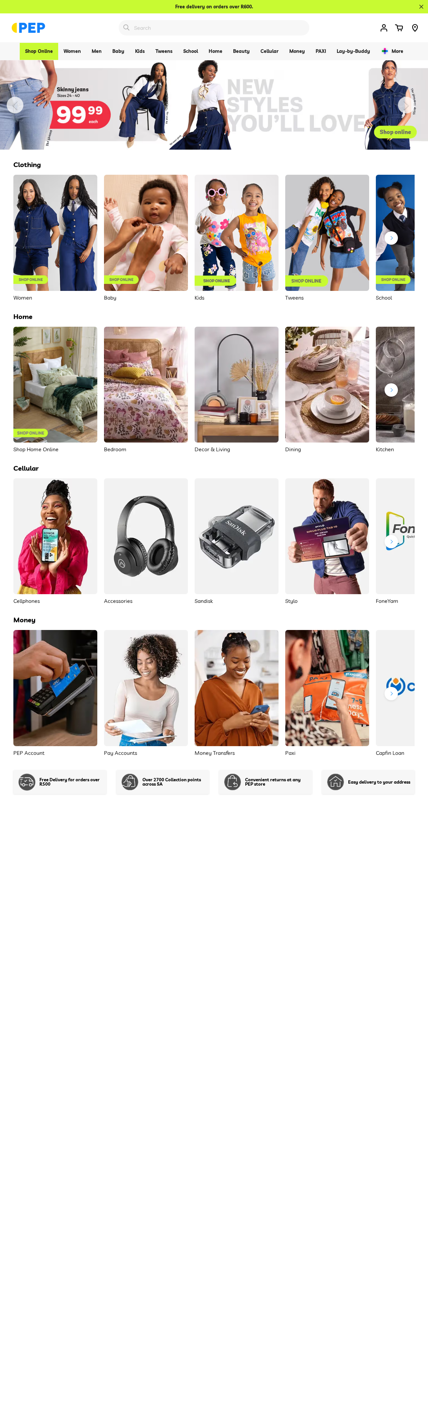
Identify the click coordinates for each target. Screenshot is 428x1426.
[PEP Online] (28, 27)
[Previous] (15, 105)
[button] (399, 27)
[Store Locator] (415, 27)
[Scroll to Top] (415, 1389)
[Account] (384, 27)
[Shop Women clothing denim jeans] (214, 105)
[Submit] (126, 27)
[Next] (406, 105)
